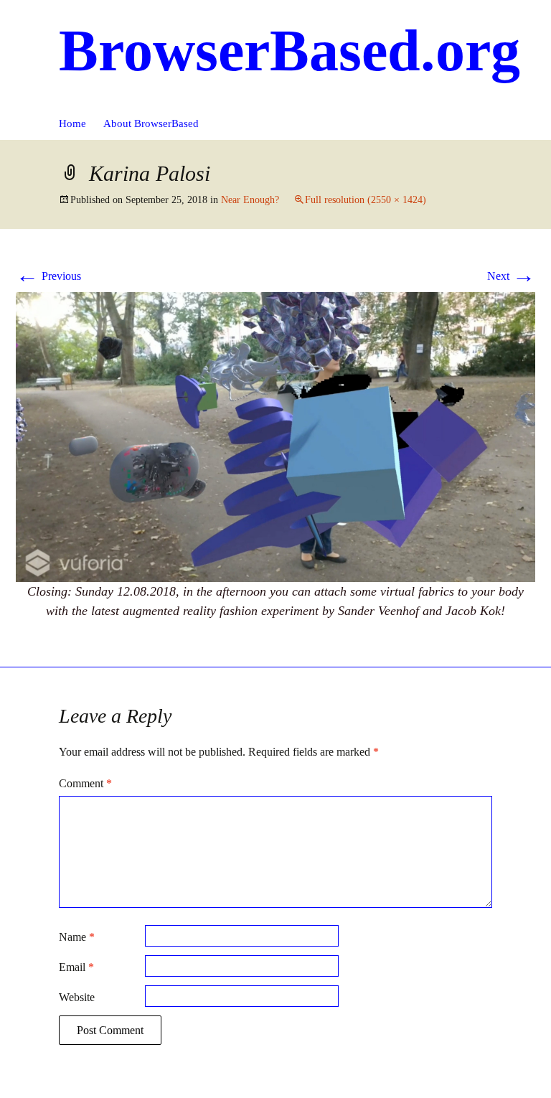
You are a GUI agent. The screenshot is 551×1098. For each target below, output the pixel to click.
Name (77, 937)
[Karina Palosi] (275, 436)
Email (76, 967)
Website (77, 997)
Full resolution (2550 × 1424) (365, 199)
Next (511, 276)
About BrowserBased (151, 123)
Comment (85, 783)
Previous (48, 276)
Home (72, 123)
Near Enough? (250, 199)
